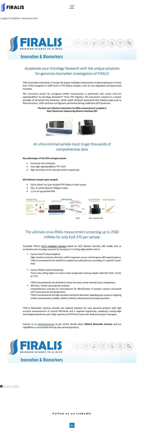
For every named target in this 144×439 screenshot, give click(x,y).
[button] (72, 7)
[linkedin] (72, 425)
